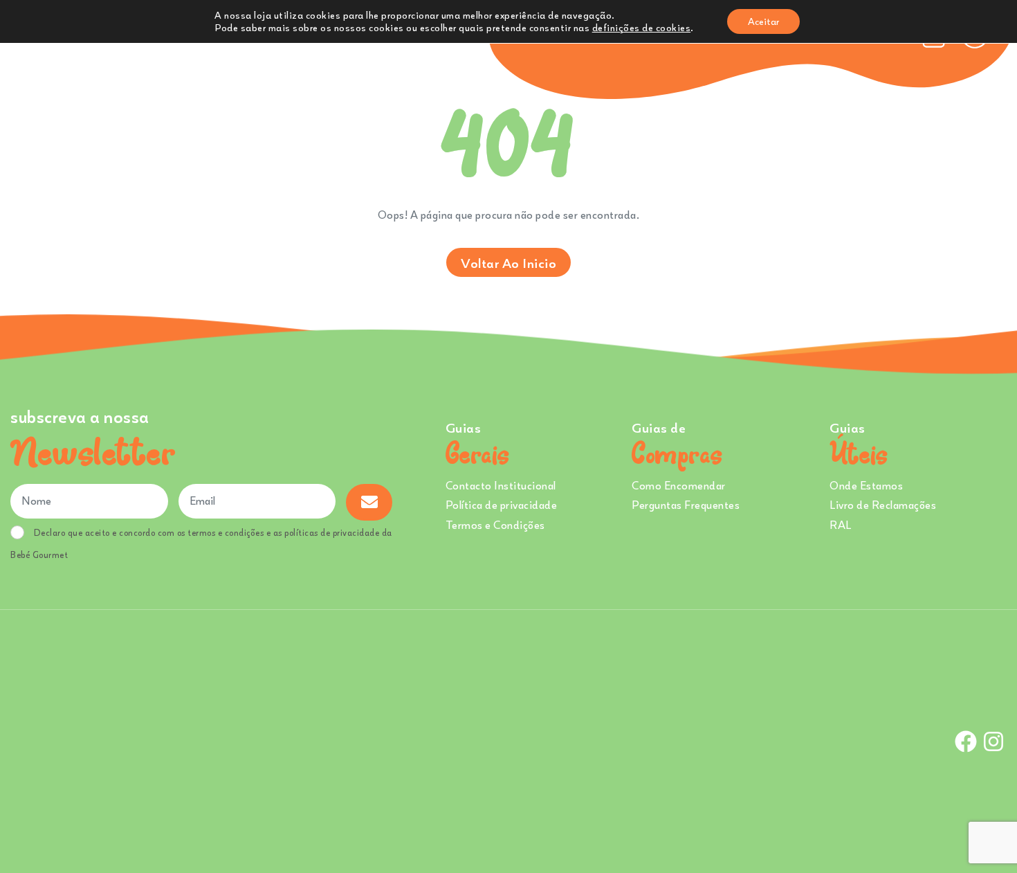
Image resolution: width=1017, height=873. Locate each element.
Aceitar (763, 21)
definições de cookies (641, 27)
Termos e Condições (495, 525)
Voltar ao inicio (508, 262)
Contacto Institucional (501, 485)
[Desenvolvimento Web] (508, 740)
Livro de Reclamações (883, 505)
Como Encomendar (679, 485)
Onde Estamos (866, 485)
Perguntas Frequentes (686, 505)
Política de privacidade (502, 505)
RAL (841, 525)
